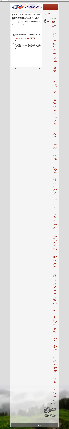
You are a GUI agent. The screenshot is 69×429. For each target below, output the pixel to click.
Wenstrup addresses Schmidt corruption (55, 133)
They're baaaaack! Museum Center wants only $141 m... (55, 322)
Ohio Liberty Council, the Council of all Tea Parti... (55, 119)
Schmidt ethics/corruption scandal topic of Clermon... (55, 350)
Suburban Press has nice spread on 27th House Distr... (55, 228)
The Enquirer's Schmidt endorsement (55, 155)
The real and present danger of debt (55, 189)
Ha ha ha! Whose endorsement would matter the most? (55, 124)
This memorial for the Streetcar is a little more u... (54, 328)
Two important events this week (55, 367)
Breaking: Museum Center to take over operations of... (55, 262)
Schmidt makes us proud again (55, 129)
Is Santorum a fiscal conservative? (55, 159)
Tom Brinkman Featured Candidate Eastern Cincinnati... (55, 388)
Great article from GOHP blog (55, 76)
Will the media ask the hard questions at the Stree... (55, 250)
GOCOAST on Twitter (47, 13)
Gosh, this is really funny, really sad (55, 246)
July (53, 39)
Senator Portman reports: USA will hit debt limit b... (54, 218)
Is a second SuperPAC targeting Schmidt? (55, 279)
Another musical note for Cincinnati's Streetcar (55, 333)
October (54, 33)
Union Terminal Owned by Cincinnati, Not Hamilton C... (55, 241)
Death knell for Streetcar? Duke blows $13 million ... (55, 345)
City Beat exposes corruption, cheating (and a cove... (55, 67)
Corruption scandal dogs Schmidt (54, 300)
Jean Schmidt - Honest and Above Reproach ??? (55, 184)
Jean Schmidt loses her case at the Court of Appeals (55, 179)
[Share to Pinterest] (34, 37)
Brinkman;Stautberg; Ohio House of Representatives (26, 38)
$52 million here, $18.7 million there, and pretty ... (55, 317)
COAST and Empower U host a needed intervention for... (55, 294)
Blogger (40, 425)
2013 (53, 26)
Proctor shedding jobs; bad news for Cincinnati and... (55, 113)
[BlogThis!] (31, 37)
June (54, 40)
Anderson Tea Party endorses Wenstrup (55, 168)
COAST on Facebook (47, 14)
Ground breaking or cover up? (54, 208)
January (54, 398)
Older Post (39, 68)
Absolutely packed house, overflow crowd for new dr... (54, 267)
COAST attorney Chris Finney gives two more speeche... (55, 288)
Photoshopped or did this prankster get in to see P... (55, 193)
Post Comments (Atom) (20, 70)
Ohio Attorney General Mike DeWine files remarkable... (55, 93)
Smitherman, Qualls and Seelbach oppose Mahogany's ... (55, 50)
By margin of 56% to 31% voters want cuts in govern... (55, 138)
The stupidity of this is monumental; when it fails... (55, 144)
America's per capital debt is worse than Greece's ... (55, 149)
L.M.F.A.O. (54, 276)
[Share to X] (32, 37)
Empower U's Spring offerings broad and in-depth (55, 81)
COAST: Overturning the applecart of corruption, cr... (55, 203)
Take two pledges (54, 298)
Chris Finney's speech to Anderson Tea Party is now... (55, 394)
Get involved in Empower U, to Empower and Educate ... (55, 173)
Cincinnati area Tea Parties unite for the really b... (54, 378)
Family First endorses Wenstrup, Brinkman (55, 103)
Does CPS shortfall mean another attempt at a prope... (55, 273)
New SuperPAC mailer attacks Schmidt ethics (55, 213)
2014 (53, 25)
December (54, 29)
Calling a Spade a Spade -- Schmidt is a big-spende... (55, 108)
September (55, 35)
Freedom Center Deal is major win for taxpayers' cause (55, 234)
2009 (53, 403)
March (54, 44)
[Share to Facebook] (33, 37)
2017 (53, 21)
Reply (15, 48)
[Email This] (30, 37)
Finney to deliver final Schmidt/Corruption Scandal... (55, 99)
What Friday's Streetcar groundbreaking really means (55, 256)
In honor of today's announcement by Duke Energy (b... (55, 339)
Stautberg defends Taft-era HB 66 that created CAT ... (55, 356)
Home (27, 68)
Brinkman (16, 38)
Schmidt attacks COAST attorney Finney (54, 383)
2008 (53, 404)
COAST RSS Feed (47, 15)
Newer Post (14, 68)
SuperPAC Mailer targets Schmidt (54, 283)
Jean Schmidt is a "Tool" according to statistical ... (55, 86)
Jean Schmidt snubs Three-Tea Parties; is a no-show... (55, 362)
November (54, 31)
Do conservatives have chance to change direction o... (55, 372)
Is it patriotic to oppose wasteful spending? (55, 198)
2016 (53, 22)
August (54, 37)
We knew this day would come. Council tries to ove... (54, 311)
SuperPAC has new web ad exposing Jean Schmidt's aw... (55, 56)
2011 (53, 400)
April (54, 43)
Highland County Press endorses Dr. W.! (54, 72)
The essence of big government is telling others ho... (55, 305)
